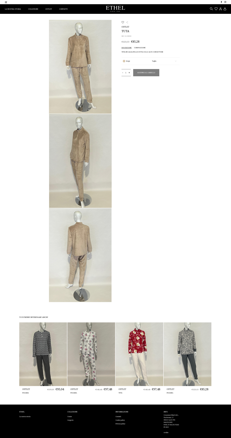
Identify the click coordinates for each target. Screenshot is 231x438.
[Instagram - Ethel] (225, 2)
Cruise (69, 417)
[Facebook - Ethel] (221, 2)
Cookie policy (120, 420)
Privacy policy (120, 424)
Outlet (48, 9)
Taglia (154, 61)
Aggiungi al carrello (146, 73)
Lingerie (70, 420)
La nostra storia (13, 9)
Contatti (63, 9)
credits (166, 433)
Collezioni (33, 9)
